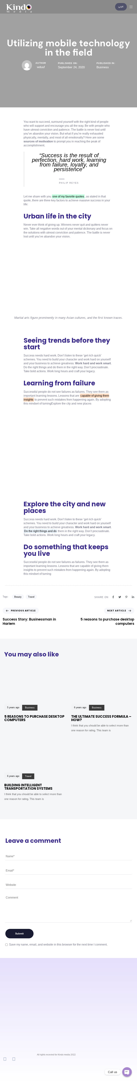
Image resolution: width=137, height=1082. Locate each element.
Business (103, 67)
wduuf (41, 67)
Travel (31, 596)
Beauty (18, 596)
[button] (132, 7)
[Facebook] (14, 1059)
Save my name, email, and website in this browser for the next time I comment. (58, 944)
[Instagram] (5, 1059)
